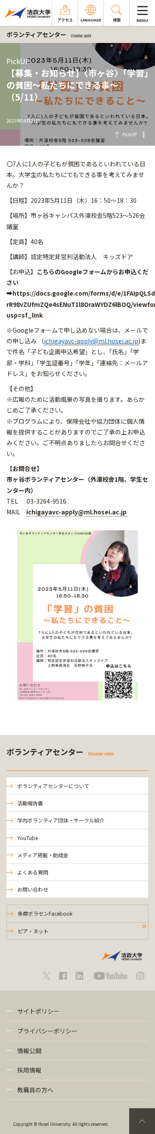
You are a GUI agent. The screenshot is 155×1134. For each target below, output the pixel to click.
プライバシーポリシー (47, 1031)
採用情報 (29, 1070)
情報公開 (29, 1050)
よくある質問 (32, 872)
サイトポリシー (38, 1011)
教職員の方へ (35, 1089)
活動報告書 (30, 803)
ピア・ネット (33, 931)
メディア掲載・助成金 (42, 855)
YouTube (27, 837)
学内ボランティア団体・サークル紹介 (61, 820)
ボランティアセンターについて (53, 785)
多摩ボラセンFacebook (45, 913)
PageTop (142, 1121)
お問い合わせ (32, 889)
